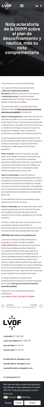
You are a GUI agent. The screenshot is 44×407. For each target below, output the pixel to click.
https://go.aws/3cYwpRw (23, 296)
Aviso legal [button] (8, 394)
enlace (8, 296)
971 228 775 (25, 341)
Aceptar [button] (32, 403)
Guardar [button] (18, 403)
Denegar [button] (8, 403)
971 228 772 (19, 345)
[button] (22, 6)
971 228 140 (18, 336)
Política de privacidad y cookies (25, 390)
